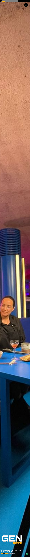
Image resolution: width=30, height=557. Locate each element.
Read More (11, 553)
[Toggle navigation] (27, 1)
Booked (4, 553)
